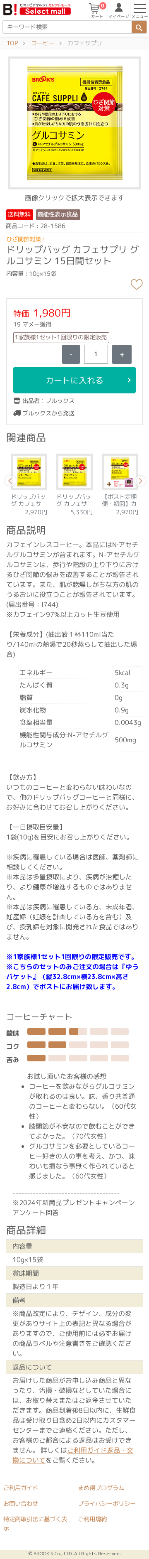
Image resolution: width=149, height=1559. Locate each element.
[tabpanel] (33, 482)
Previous (9, 482)
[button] (74, 122)
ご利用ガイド (20, 1488)
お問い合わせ (20, 1504)
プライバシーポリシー (107, 1504)
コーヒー (42, 43)
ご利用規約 (92, 1519)
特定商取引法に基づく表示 (35, 1524)
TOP (12, 43)
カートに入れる (74, 380)
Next (139, 482)
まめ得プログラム (101, 1488)
